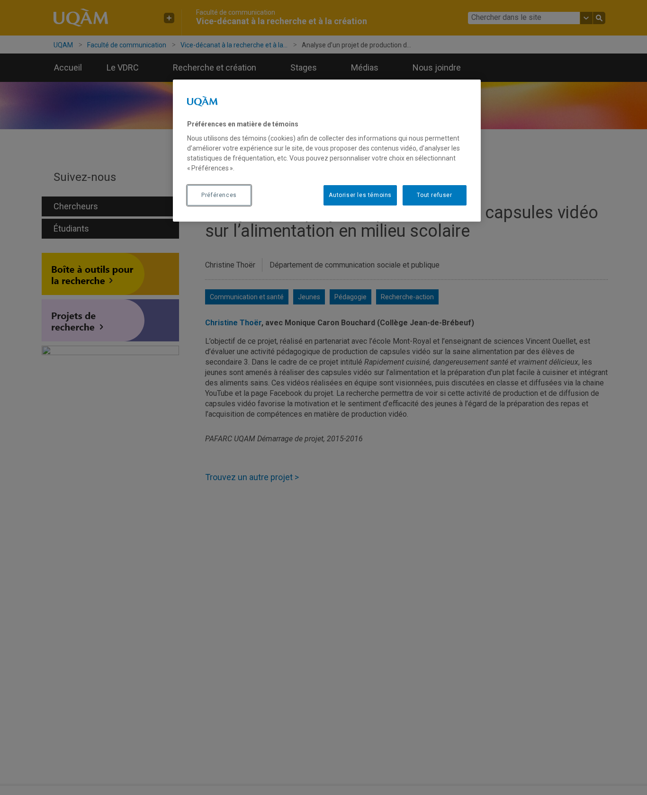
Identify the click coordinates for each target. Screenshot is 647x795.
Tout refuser (434, 195)
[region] (327, 151)
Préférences (219, 195)
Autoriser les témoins (360, 195)
